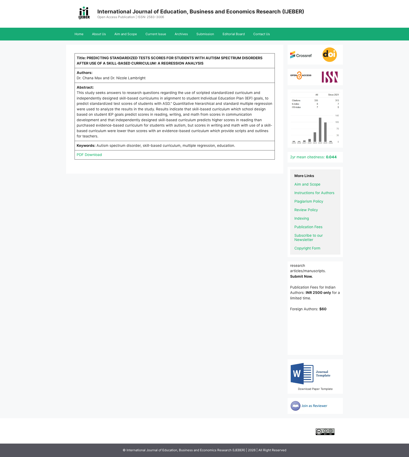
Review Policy (306, 210)
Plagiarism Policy (308, 201)
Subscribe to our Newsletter (309, 237)
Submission (205, 34)
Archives (181, 34)
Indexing (301, 218)
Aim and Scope (125, 34)
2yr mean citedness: (313, 157)
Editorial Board (234, 34)
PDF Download (89, 155)
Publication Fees (308, 227)
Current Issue (155, 34)
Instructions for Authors (314, 193)
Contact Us (261, 34)
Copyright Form (307, 248)
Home (79, 34)
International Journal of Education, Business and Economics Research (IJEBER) (200, 11)
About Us (99, 34)
